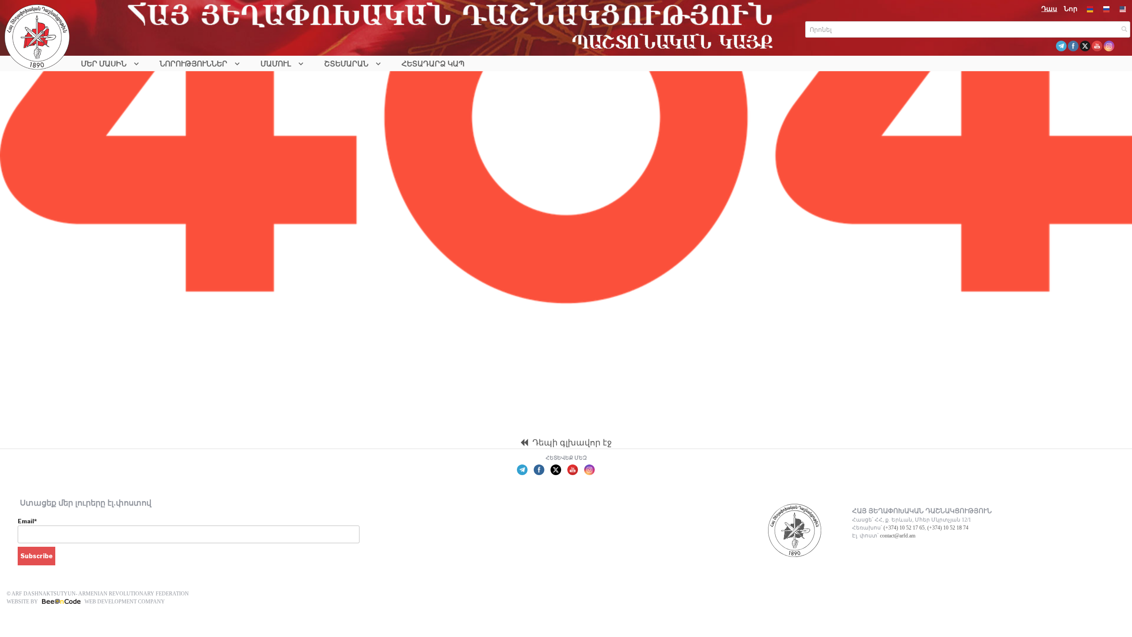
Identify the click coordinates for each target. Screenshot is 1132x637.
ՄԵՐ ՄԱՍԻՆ (103, 64)
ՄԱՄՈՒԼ (275, 64)
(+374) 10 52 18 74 (947, 528)
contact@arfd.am (897, 536)
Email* (27, 521)
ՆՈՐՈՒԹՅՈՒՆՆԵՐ (193, 64)
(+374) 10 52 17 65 (904, 528)
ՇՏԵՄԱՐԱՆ (346, 64)
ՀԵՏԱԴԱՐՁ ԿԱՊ (433, 64)
